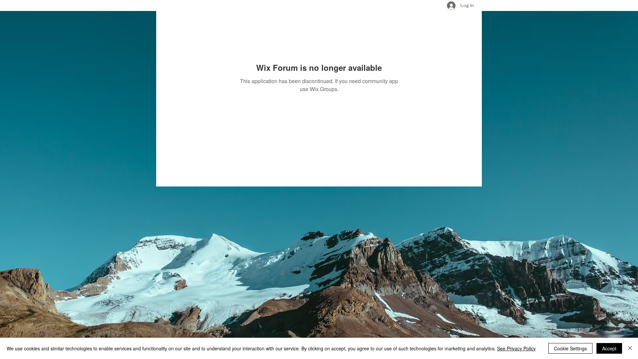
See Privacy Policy (516, 348)
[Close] (630, 348)
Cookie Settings (570, 348)
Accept (609, 348)
